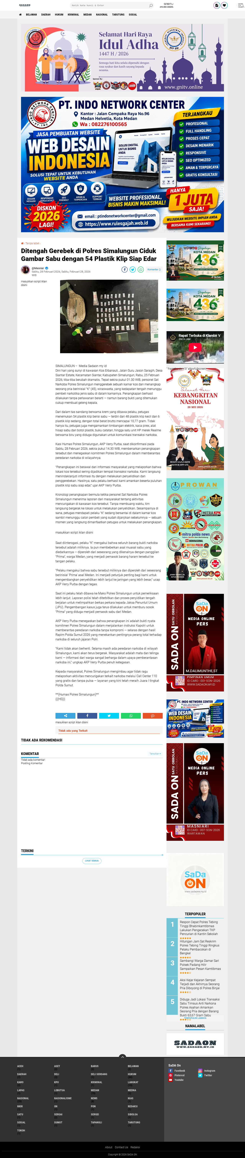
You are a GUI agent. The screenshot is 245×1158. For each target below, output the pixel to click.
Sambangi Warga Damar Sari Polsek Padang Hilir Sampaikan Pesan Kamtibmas (200, 965)
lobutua (59, 1090)
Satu (20, 1114)
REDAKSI (133, 1106)
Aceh (20, 1066)
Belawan (31, 14)
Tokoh (21, 1130)
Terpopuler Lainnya (195, 1018)
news (94, 1098)
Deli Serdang (99, 1074)
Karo (20, 1082)
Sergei (95, 1114)
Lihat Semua (92, 861)
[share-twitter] (133, 269)
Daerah (46, 14)
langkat (133, 1082)
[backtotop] (122, 1058)
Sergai (58, 1114)
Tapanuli (96, 1122)
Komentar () (154, 269)
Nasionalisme (63, 1098)
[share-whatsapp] (141, 269)
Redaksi (135, 1147)
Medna (132, 1090)
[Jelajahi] (240, 5)
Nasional (102, 14)
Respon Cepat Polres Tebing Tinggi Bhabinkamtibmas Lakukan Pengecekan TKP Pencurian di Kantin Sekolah (199, 928)
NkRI (20, 1106)
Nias (130, 1098)
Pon (93, 1106)
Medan (87, 14)
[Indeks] (217, 5)
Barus (95, 1066)
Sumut (58, 1122)
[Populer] (224, 5)
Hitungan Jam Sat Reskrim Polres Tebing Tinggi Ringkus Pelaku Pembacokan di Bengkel (199, 947)
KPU (56, 1082)
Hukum (59, 14)
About (108, 1147)
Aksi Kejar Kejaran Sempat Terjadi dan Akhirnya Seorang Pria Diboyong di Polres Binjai (200, 984)
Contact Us (121, 1147)
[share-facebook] (125, 269)
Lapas (20, 1090)
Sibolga (133, 1114)
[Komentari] (153, 716)
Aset (57, 1066)
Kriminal (73, 14)
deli (56, 1074)
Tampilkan (155, 754)
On (55, 1106)
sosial (133, 14)
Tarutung (118, 14)
